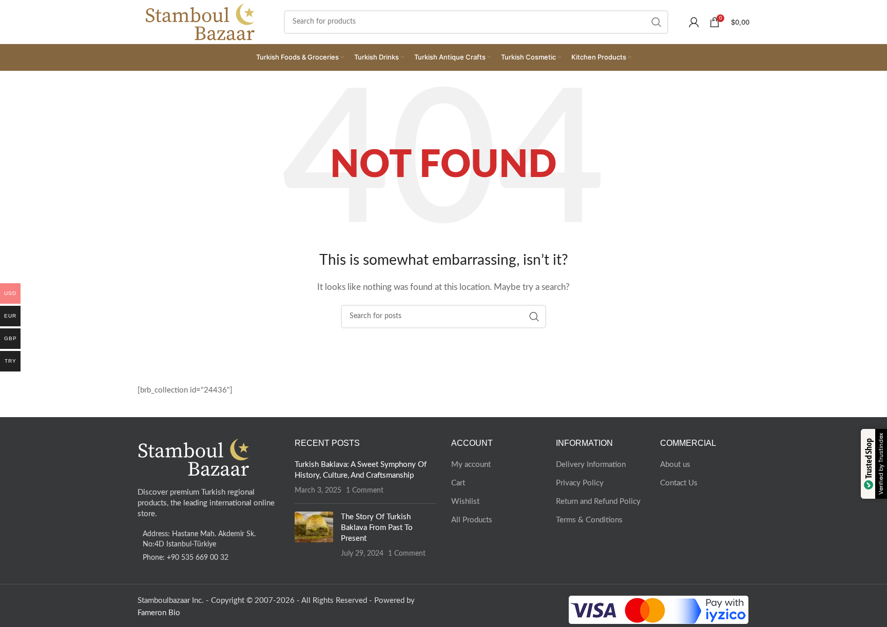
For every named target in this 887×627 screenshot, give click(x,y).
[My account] (694, 22)
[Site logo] (200, 21)
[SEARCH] (656, 22)
